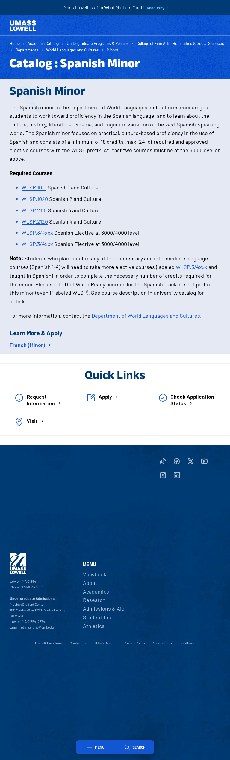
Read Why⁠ (155, 7)
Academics (96, 591)
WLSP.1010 (34, 187)
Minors (112, 49)
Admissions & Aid (104, 608)
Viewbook (94, 574)
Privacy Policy (134, 643)
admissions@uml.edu (37, 627)
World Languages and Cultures (72, 49)
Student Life (98, 617)
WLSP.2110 (34, 210)
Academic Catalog (43, 43)
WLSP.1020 (35, 198)
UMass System (105, 643)
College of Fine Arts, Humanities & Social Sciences (180, 43)
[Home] (23, 25)
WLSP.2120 (35, 221)
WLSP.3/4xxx (37, 232)
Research (94, 600)
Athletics (94, 626)
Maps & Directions (49, 643)
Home (15, 43)
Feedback (187, 643)
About (90, 582)
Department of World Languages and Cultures (146, 315)
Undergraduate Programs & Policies (98, 43)
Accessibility (162, 643)
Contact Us (78, 643)
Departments (27, 49)
